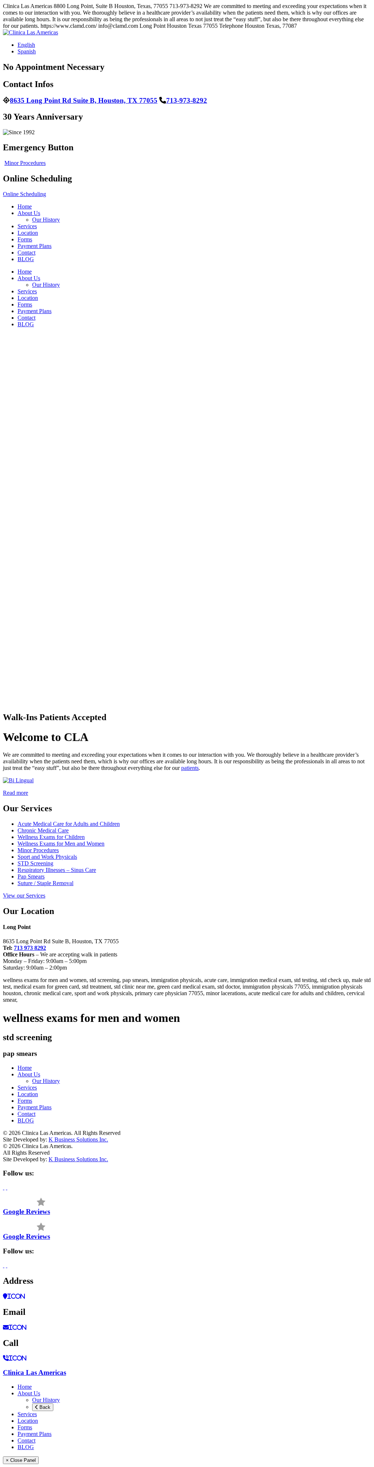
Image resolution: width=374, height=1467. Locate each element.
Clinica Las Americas (34, 1372)
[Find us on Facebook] (3, 1187)
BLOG (26, 259)
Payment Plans (34, 246)
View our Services (24, 895)
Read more (15, 793)
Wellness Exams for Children (51, 837)
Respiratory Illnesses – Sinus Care (57, 870)
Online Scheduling (24, 194)
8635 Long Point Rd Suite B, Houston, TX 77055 (83, 100)
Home (25, 206)
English (26, 45)
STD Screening (35, 863)
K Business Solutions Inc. (78, 1139)
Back (44, 1407)
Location (28, 233)
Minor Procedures (25, 163)
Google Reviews (26, 1211)
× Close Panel (21, 1460)
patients (190, 768)
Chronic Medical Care (43, 830)
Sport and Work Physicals (47, 857)
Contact (26, 252)
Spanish (27, 51)
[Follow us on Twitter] (6, 1187)
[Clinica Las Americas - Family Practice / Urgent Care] (30, 32)
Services (27, 226)
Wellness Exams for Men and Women (61, 843)
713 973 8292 (30, 948)
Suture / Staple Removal (45, 883)
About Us (29, 213)
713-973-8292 (186, 100)
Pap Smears (31, 876)
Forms (25, 239)
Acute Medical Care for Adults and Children (69, 824)
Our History (46, 220)
